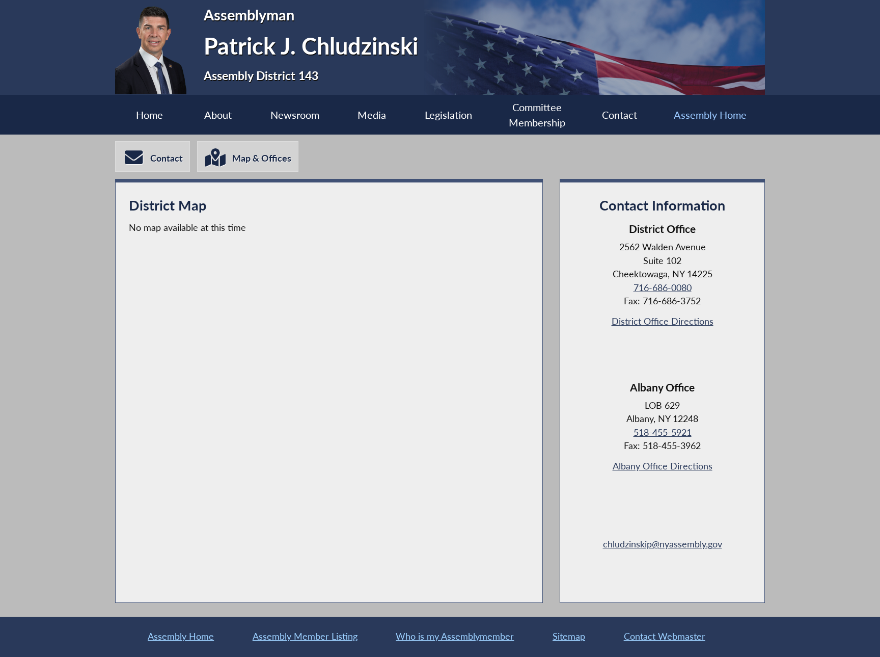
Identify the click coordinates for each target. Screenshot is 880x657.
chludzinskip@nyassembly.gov (662, 544)
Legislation (448, 115)
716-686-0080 (663, 287)
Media (372, 115)
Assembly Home (710, 115)
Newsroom (294, 115)
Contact (619, 115)
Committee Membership (537, 114)
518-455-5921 (663, 432)
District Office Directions (662, 321)
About (218, 115)
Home (149, 115)
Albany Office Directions (662, 466)
